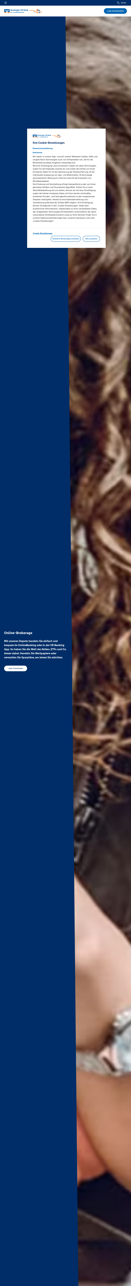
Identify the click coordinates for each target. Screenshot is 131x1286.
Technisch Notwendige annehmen (65, 239)
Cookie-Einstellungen (42, 233)
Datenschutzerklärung (43, 148)
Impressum (37, 152)
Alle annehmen (91, 239)
